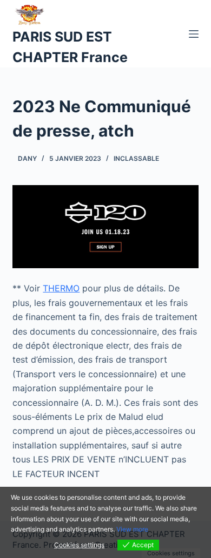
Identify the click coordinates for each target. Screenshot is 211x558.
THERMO (61, 288)
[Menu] (194, 34)
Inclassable (136, 158)
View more (132, 529)
